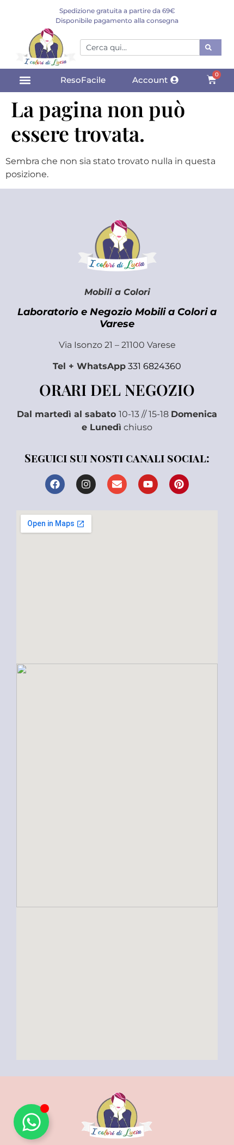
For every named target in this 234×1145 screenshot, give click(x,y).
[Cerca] (210, 47)
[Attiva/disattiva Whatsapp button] (31, 1122)
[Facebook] (55, 484)
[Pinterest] (179, 484)
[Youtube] (148, 484)
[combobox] (140, 47)
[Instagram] (86, 484)
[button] (25, 80)
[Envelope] (117, 484)
